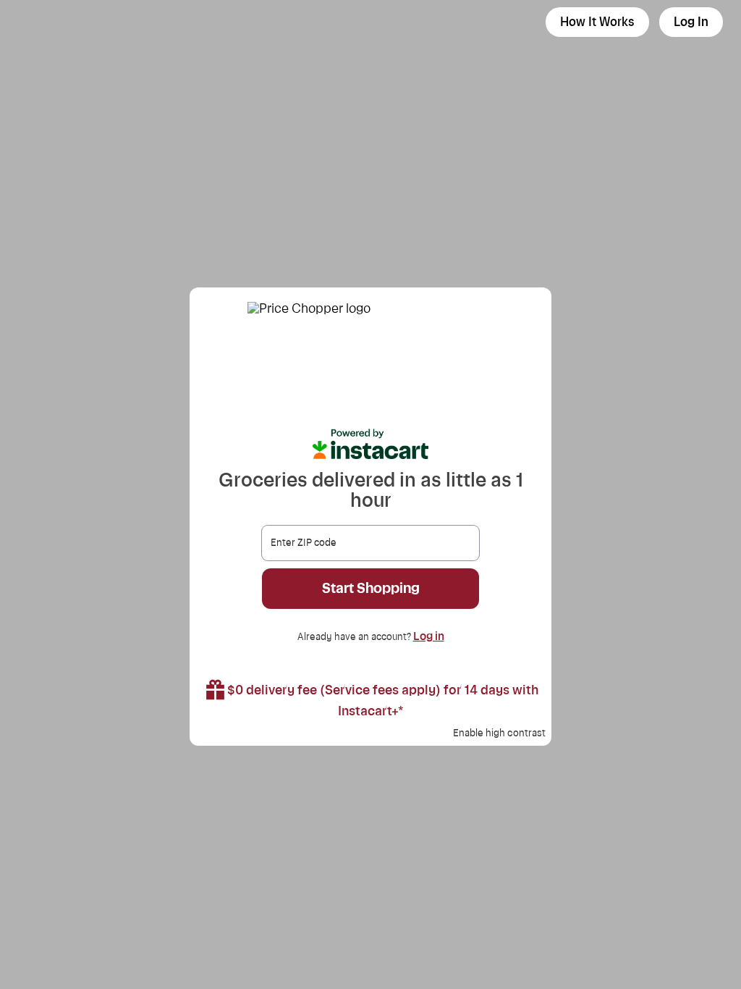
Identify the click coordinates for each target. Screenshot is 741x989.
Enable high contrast (499, 733)
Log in (428, 636)
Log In (691, 22)
